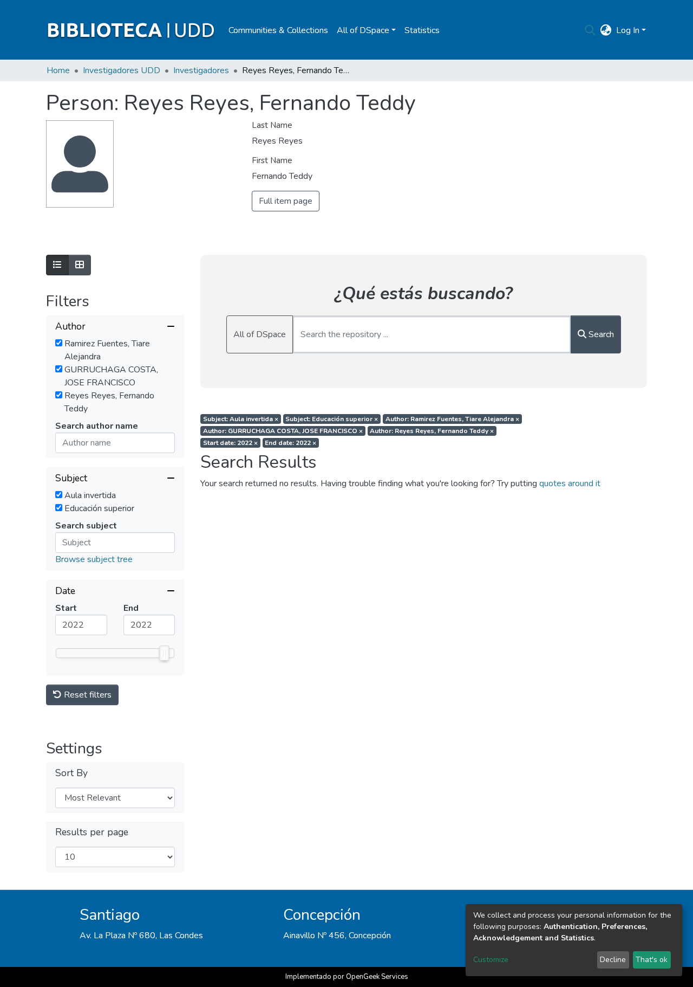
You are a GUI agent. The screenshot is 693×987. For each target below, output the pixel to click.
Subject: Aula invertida (240, 419)
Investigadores (201, 70)
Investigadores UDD (121, 70)
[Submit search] (590, 30)
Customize (490, 959)
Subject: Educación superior (331, 419)
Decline (613, 959)
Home (58, 70)
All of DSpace (259, 334)
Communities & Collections (278, 30)
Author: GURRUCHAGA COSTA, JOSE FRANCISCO (283, 431)
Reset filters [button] (87, 695)
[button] (606, 30)
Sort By (71, 773)
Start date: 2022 (230, 442)
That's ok (652, 959)
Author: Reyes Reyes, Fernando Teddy (432, 431)
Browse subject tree (94, 559)
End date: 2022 (290, 442)
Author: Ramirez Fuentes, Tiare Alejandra (452, 419)
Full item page (285, 201)
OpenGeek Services (377, 977)
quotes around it (569, 483)
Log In (627, 30)
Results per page (91, 832)
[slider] (164, 653)
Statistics (422, 30)
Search (600, 334)
